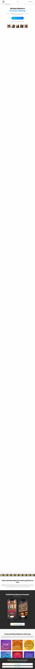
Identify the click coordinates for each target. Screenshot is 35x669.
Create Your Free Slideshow (17, 18)
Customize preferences (17, 666)
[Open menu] (17, 2)
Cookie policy (24, 661)
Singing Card (30, 1)
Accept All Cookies (17, 664)
